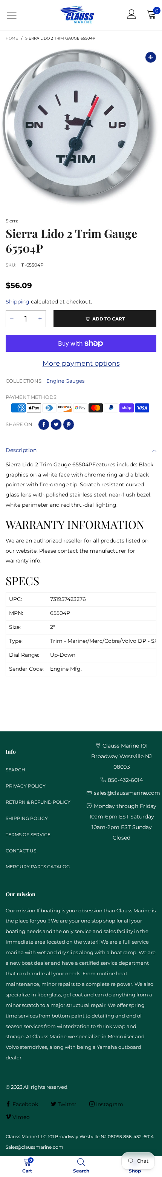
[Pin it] (68, 424)
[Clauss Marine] (77, 15)
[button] (11, 319)
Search (15, 769)
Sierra (12, 221)
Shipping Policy (27, 818)
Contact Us (21, 851)
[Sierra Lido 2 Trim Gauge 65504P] (81, 127)
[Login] (132, 15)
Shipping (17, 301)
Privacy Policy (26, 786)
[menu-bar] (16, 15)
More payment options (81, 363)
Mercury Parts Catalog (38, 866)
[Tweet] (56, 424)
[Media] (150, 57)
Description (21, 450)
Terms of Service (28, 834)
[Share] (43, 424)
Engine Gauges (65, 381)
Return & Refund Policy (38, 802)
